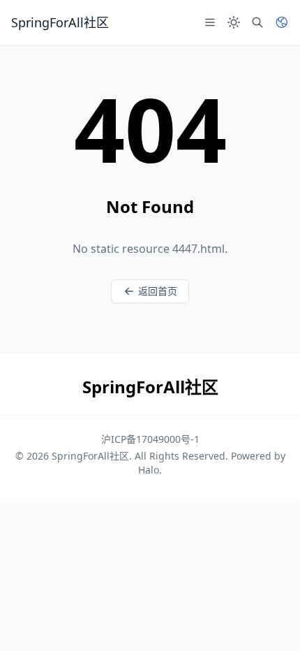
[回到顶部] (269, 620)
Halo (148, 469)
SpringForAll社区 (90, 455)
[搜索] (257, 22)
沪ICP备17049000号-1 (150, 439)
